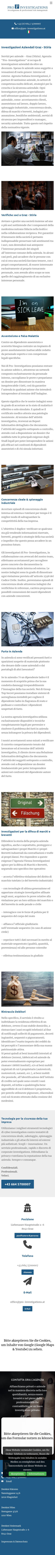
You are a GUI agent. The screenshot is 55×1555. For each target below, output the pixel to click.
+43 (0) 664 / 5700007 (29, 23)
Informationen (36, 1473)
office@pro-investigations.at (29, 28)
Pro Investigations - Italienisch (27, 8)
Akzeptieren (17, 1473)
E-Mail (27, 1309)
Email (9, 1481)
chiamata (27, 1272)
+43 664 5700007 (18, 1184)
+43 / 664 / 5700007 (16, 1477)
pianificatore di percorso (27, 1235)
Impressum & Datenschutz (14, 1541)
